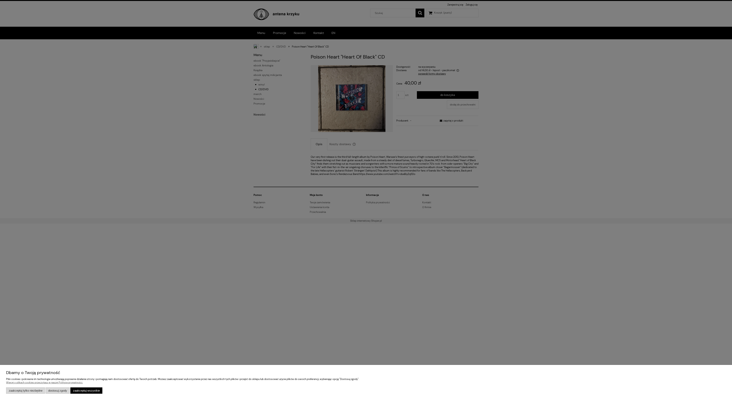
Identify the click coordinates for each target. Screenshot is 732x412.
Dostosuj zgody (57, 390)
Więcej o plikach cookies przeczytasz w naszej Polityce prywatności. (44, 382)
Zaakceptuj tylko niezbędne (26, 390)
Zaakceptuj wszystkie (86, 390)
